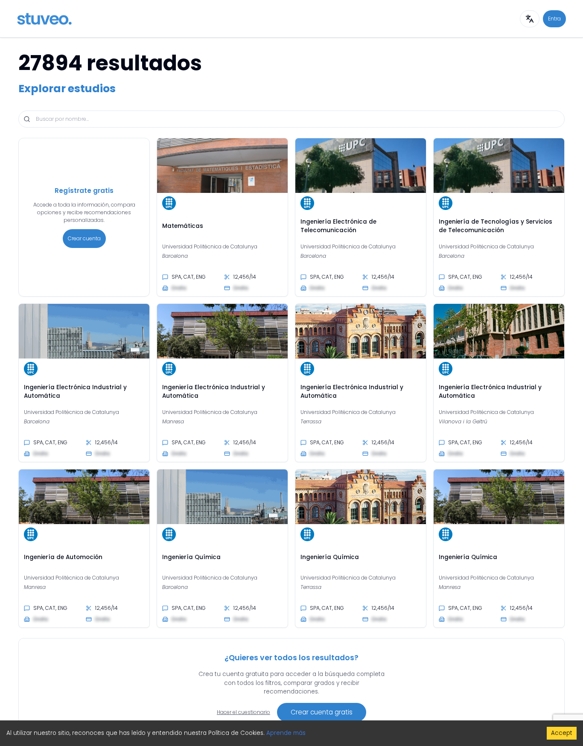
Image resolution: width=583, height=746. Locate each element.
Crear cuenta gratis (322, 712)
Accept (561, 733)
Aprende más (286, 733)
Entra (554, 18)
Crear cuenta (84, 238)
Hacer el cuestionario (243, 712)
